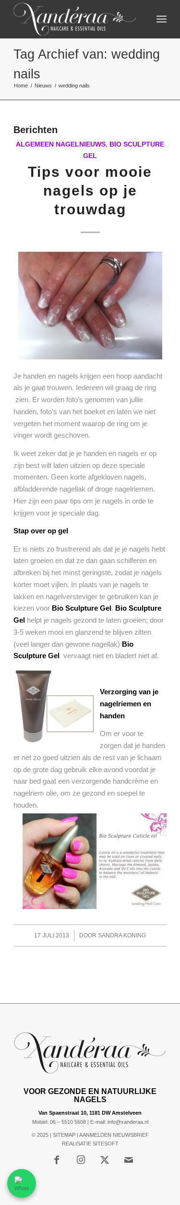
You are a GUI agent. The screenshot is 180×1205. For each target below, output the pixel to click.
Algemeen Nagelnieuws (61, 144)
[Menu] (161, 19)
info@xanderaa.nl (128, 1122)
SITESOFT (106, 1143)
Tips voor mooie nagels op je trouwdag (90, 190)
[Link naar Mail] (128, 1160)
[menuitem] (161, 19)
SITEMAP (64, 1135)
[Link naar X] (104, 1160)
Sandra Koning (122, 935)
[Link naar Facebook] (56, 1160)
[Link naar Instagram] (80, 1160)
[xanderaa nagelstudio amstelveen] (74, 19)
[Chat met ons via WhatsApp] (21, 1183)
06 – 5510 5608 (68, 1122)
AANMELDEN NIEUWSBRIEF (114, 1135)
